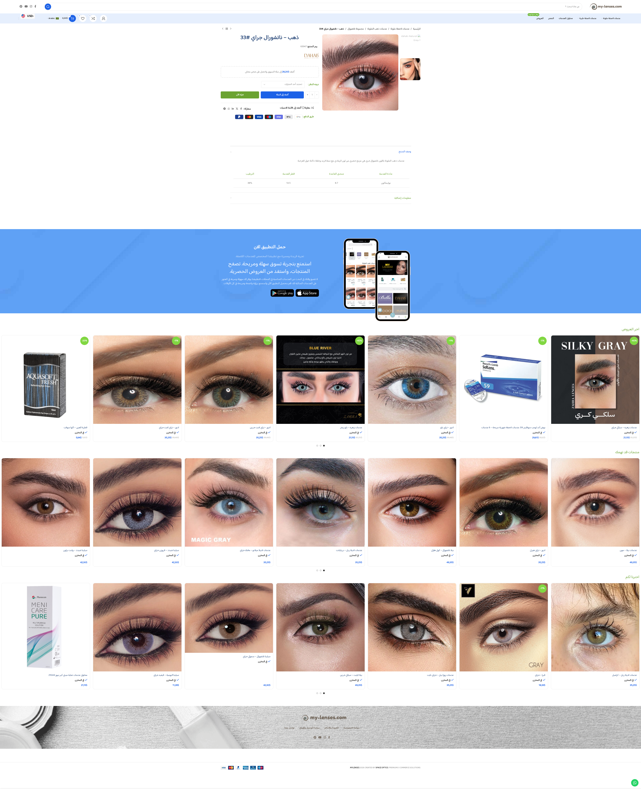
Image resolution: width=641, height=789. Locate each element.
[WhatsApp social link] (229, 109)
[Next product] (223, 29)
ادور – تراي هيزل (537, 550)
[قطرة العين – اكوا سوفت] (46, 379)
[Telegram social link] (224, 109)
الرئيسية (416, 29)
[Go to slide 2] (320, 445)
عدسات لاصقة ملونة (399, 29)
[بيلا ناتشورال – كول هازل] (412, 502)
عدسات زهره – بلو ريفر (351, 428)
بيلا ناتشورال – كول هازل (442, 550)
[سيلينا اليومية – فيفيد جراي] (137, 627)
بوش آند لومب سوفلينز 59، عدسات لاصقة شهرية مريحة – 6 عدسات (513, 428)
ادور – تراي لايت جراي (169, 428)
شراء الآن (240, 95)
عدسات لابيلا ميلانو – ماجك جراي (255, 550)
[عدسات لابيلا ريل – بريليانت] (320, 502)
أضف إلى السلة (282, 95)
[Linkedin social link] (233, 109)
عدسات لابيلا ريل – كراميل (624, 675)
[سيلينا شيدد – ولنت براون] (46, 502)
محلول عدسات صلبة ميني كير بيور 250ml (68, 675)
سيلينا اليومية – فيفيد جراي (166, 675)
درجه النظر (314, 85)
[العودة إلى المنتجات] (227, 29)
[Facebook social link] (35, 6)
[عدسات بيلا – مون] (595, 502)
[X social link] (237, 109)
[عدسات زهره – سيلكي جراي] (595, 379)
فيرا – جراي (540, 675)
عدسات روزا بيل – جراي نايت (440, 675)
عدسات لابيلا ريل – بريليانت (349, 550)
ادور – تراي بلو (447, 428)
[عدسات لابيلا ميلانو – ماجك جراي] (229, 502)
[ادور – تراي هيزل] (504, 502)
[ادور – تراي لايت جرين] (229, 379)
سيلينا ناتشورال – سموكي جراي (256, 656)
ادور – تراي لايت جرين (260, 428)
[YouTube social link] (26, 6)
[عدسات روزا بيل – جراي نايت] (412, 627)
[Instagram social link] (31, 6)
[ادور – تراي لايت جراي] (137, 379)
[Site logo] (605, 7)
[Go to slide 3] (317, 445)
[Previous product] (231, 29)
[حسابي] (103, 18)
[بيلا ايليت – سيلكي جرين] (320, 627)
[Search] (48, 7)
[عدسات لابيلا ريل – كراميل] (595, 627)
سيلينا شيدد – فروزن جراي (166, 550)
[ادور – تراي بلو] (412, 379)
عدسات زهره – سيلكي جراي (624, 428)
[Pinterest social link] (21, 6)
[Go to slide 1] (324, 445)
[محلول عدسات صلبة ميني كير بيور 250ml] (46, 627)
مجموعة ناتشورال (356, 29)
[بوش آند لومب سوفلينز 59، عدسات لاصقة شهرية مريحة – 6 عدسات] (504, 379)
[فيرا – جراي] (504, 627)
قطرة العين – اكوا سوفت (75, 428)
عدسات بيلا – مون (628, 550)
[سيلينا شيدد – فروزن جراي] (137, 502)
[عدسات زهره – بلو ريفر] (320, 379)
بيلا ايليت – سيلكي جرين (351, 675)
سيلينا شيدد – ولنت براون (75, 550)
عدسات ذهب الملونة (377, 29)
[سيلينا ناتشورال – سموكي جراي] (229, 618)
